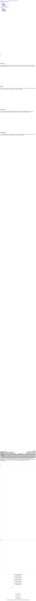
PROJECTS (4, 9)
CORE (3, 3)
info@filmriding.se (18, 598)
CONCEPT (3, 4)
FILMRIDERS (4, 5)
